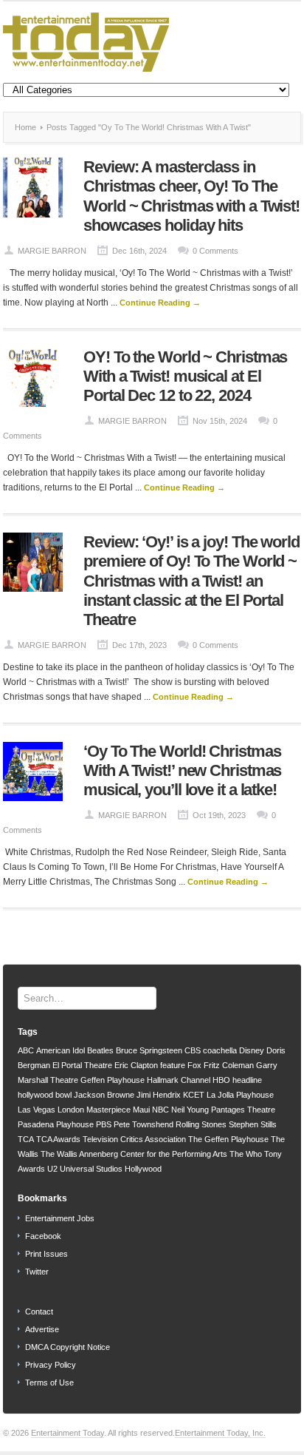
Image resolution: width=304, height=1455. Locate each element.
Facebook (43, 1236)
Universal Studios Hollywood (111, 1168)
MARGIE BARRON (52, 250)
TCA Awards (58, 1139)
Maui (141, 1109)
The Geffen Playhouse (228, 1139)
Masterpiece (108, 1109)
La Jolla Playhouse (240, 1094)
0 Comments (215, 250)
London (71, 1109)
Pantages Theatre (243, 1109)
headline (247, 1080)
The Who (245, 1154)
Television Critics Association (134, 1139)
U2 (52, 1168)
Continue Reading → (160, 302)
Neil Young (190, 1109)
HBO (221, 1080)
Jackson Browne (104, 1094)
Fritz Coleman (229, 1065)
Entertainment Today (67, 1432)
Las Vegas (36, 1109)
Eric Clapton (136, 1065)
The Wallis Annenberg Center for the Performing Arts (134, 1154)
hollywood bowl (45, 1094)
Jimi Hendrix (159, 1094)
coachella (220, 1050)
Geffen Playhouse (112, 1080)
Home (25, 127)
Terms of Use (49, 1382)
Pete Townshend (143, 1124)
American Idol (60, 1050)
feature (172, 1065)
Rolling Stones (201, 1124)
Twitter (37, 1271)
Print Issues (46, 1253)
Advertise (42, 1329)
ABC (26, 1050)
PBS (103, 1124)
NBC (160, 1109)
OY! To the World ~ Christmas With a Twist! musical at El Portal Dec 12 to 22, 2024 (185, 376)
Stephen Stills (253, 1124)
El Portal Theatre (82, 1065)
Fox (194, 1065)
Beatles (100, 1050)
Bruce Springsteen (149, 1050)
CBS (192, 1050)
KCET (193, 1094)
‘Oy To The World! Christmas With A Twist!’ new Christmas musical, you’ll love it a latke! (182, 771)
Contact (39, 1311)
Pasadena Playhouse (56, 1124)
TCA (26, 1139)
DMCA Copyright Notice (67, 1347)
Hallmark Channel (178, 1080)
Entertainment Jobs (59, 1218)
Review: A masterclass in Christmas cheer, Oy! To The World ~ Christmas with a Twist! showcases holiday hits (191, 196)
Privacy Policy (50, 1364)
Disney (251, 1050)
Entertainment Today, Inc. (220, 1432)
